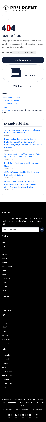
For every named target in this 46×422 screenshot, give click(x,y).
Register (5, 319)
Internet (5, 258)
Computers (6, 250)
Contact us (6, 110)
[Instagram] (36, 415)
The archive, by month (10, 100)
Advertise (5, 379)
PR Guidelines (7, 359)
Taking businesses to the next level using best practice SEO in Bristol (22, 131)
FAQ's (4, 367)
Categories (6, 339)
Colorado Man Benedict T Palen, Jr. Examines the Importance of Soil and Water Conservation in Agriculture (20, 184)
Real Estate (6, 278)
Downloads (6, 363)
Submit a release (24, 86)
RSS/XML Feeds (7, 371)
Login (4, 315)
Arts (3, 242)
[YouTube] (29, 415)
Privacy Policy (7, 383)
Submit (4, 327)
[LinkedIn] (23, 415)
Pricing (4, 107)
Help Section (6, 311)
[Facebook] (16, 415)
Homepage (24, 60)
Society (4, 282)
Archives (5, 335)
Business (5, 246)
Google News (7, 375)
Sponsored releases (9, 104)
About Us (5, 302)
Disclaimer (40, 399)
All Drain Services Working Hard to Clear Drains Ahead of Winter (21, 173)
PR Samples (6, 355)
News (4, 331)
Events (4, 270)
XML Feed (34, 402)
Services (5, 306)
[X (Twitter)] (9, 415)
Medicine (5, 274)
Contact (5, 387)
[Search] (42, 229)
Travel (4, 291)
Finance (4, 254)
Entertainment (7, 266)
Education (5, 262)
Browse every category (11, 97)
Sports (4, 287)
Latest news (28, 75)
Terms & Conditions (10, 402)
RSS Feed (5, 343)
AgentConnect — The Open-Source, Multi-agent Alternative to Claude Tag (22, 155)
